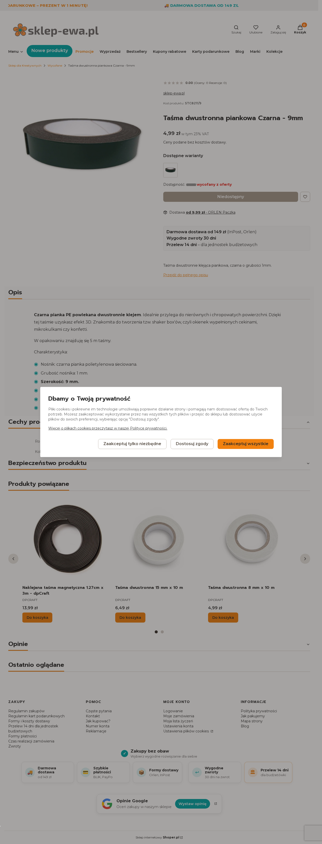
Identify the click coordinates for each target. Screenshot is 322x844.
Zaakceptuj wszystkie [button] (245, 444)
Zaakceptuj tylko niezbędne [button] (132, 444)
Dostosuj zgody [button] (192, 444)
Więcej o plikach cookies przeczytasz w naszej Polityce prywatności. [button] (107, 428)
